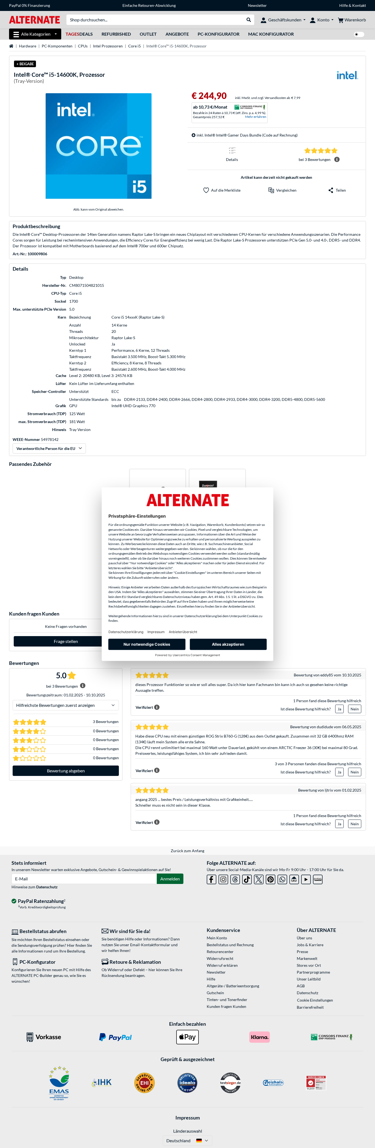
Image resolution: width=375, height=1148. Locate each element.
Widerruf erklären (222, 965)
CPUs (83, 46)
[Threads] (235, 878)
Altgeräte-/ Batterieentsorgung (233, 985)
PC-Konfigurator (218, 33)
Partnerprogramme (313, 972)
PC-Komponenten (57, 46)
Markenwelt (307, 958)
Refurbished (116, 33)
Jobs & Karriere (310, 944)
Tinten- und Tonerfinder (227, 999)
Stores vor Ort (309, 965)
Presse (302, 951)
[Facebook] (211, 878)
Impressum (187, 1118)
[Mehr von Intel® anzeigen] (347, 78)
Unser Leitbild (309, 979)
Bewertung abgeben (66, 770)
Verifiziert (144, 707)
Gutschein (215, 992)
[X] (259, 878)
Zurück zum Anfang (187, 850)
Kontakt (359, 5)
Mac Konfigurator (271, 33)
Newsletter (257, 5)
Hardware (27, 46)
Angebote (177, 33)
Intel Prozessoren (108, 46)
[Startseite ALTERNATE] (34, 19)
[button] (282, 190)
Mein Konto (217, 938)
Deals (79, 33)
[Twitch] (318, 878)
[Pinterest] (270, 878)
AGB (301, 985)
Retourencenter (220, 951)
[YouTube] (306, 878)
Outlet (148, 33)
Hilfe (343, 5)
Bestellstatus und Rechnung (230, 944)
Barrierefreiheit (310, 1007)
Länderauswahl (187, 1130)
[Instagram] (223, 878)
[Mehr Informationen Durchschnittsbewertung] (337, 159)
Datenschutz (47, 887)
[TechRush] (294, 878)
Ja (339, 709)
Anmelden (170, 878)
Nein (355, 709)
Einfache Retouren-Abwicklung (149, 5)
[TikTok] (247, 878)
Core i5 (134, 46)
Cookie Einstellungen (315, 1000)
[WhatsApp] (282, 878)
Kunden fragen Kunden (226, 1006)
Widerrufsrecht (220, 958)
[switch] (359, 34)
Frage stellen (66, 641)
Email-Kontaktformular (150, 944)
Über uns (304, 938)
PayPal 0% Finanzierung (29, 5)
